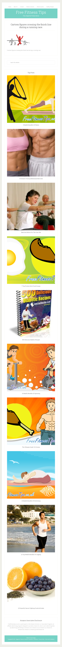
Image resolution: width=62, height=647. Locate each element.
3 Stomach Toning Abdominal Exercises (31, 178)
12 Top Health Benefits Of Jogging (31, 554)
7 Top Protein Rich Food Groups (31, 286)
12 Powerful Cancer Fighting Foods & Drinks (31, 608)
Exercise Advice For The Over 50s (31, 232)
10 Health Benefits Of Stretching (31, 501)
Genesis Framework (29, 639)
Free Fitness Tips (31, 12)
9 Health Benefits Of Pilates (31, 125)
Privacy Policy (41, 639)
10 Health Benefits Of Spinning (31, 393)
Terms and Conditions (49, 639)
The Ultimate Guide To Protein (31, 447)
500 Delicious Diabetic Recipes (31, 340)
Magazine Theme (19, 639)
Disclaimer (36, 639)
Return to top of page (31, 637)
